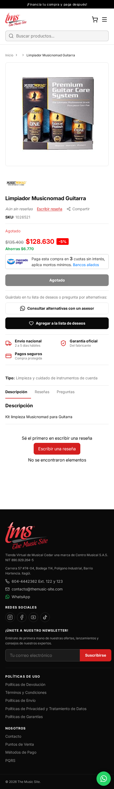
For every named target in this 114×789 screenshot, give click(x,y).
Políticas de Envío (20, 700)
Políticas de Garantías (24, 716)
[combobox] (57, 36)
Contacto (13, 736)
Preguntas (65, 391)
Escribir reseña (49, 209)
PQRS (10, 760)
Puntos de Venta (19, 744)
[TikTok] (45, 617)
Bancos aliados (86, 264)
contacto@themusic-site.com (37, 589)
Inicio (9, 55)
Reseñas (42, 391)
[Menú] (104, 19)
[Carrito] (95, 19)
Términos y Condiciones (25, 692)
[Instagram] (10, 617)
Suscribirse (95, 655)
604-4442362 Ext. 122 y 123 (37, 581)
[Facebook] (22, 617)
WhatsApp (21, 596)
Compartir (81, 209)
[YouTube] (33, 617)
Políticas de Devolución (25, 684)
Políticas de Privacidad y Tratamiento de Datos (45, 708)
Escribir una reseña (57, 448)
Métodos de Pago (20, 752)
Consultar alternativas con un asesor (60, 308)
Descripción (16, 391)
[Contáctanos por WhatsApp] (104, 778)
